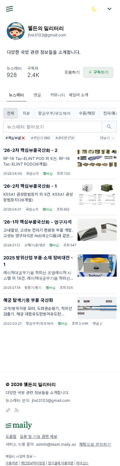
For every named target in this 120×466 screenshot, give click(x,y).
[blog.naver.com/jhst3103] (8, 410)
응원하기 (72, 72)
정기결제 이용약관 (60, 463)
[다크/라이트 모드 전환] (94, 9)
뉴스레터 (16, 94)
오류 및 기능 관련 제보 (38, 436)
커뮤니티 (57, 94)
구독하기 (101, 72)
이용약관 (12, 463)
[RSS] (16, 410)
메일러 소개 (78, 94)
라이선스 (82, 463)
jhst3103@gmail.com (51, 400)
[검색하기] (109, 126)
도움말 (11, 436)
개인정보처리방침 (33, 463)
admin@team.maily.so (56, 444)
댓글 (37, 94)
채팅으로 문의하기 (95, 444)
